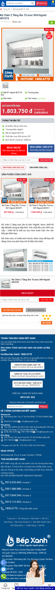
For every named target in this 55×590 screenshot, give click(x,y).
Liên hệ (41, 525)
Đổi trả (45, 518)
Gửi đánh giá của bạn (12, 310)
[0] (53, 3)
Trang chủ (6, 9)
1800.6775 (10, 508)
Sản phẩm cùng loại (38, 167)
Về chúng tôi (23, 518)
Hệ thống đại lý (17, 525)
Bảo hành (35, 518)
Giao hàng (8, 522)
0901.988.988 (27, 432)
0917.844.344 (12, 495)
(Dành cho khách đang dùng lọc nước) (27, 375)
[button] (2, 193)
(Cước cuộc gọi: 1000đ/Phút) (27, 384)
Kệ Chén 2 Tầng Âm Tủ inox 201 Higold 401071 (14, 206)
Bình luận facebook (36, 310)
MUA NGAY (28, 293)
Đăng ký (43, 406)
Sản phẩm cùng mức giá (13, 167)
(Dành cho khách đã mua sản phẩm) (27, 366)
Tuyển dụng (31, 525)
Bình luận (16, 22)
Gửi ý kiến (46, 323)
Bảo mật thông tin (22, 522)
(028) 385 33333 (11, 432)
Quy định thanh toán (41, 522)
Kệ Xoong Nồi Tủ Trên (21, 9)
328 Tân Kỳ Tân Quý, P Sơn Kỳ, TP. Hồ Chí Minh (27, 437)
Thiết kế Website (9, 575)
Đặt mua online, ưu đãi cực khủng (13, 150)
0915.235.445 (12, 482)
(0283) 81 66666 (11, 421)
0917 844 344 (9, 440)
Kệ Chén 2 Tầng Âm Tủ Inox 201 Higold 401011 (41, 206)
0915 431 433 (27, 397)
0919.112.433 (12, 501)
